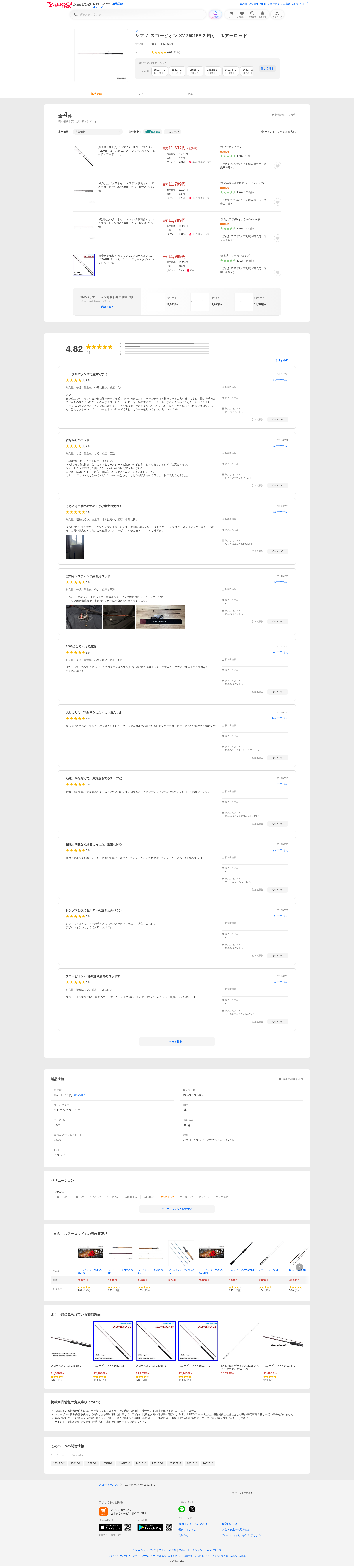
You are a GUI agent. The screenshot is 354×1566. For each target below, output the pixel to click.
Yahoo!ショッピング (144, 1550)
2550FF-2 (175, 1463)
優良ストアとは (187, 1529)
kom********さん (280, 718)
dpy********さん (280, 380)
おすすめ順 (281, 360)
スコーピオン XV (109, 1484)
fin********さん (281, 916)
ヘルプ (304, 3)
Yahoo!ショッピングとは (192, 1523)
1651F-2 (91, 1463)
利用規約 (161, 1555)
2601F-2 (192, 1463)
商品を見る (79, 1095)
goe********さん (280, 850)
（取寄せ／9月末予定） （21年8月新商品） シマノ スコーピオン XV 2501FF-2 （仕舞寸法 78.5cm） (126, 187)
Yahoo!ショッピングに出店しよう (278, 3)
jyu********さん (280, 446)
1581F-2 (76, 1463)
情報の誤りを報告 (292, 1079)
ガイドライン (174, 1555)
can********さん (280, 784)
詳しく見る (267, 68)
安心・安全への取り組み (236, 1529)
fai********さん (281, 582)
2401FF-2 (124, 1463)
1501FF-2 (59, 1463)
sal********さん (280, 512)
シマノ (139, 30)
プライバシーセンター (144, 1555)
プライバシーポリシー (119, 1555)
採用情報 (199, 1555)
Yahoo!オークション (191, 1550)
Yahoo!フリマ (214, 1550)
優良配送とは (229, 1523)
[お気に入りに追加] (277, 165)
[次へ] (299, 1267)
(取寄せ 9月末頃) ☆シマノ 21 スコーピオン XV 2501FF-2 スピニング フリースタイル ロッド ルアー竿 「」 (126, 151)
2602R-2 (208, 1463)
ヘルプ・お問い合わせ (217, 1555)
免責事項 (188, 1555)
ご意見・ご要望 (238, 1555)
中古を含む (172, 131)
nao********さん (280, 652)
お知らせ (183, 1535)
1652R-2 (107, 1463)
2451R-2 (141, 1463)
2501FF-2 (158, 1463)
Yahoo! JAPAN (249, 3)
